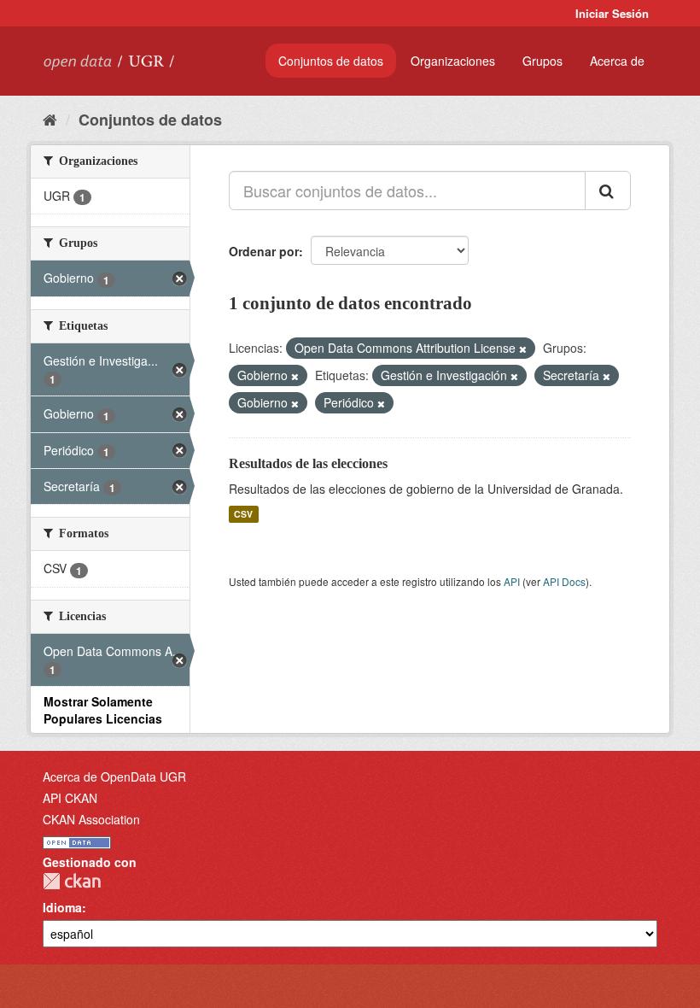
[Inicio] (50, 119)
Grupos (542, 60)
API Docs (564, 581)
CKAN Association (91, 819)
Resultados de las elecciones (308, 463)
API (512, 581)
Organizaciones (453, 60)
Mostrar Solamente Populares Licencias (103, 710)
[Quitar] (523, 348)
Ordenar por (264, 251)
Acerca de (617, 60)
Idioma (62, 907)
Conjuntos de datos (330, 60)
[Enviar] (608, 190)
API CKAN (70, 797)
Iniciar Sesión (612, 13)
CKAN (72, 881)
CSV (243, 513)
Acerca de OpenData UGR (114, 776)
